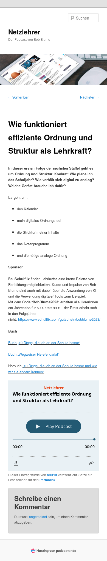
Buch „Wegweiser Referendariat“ (33, 354)
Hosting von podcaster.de (56, 550)
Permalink (47, 479)
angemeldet (38, 516)
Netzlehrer (24, 31)
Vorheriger (18, 97)
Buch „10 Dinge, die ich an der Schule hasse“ (44, 342)
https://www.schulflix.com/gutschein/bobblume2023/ (59, 319)
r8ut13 (52, 474)
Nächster (89, 97)
